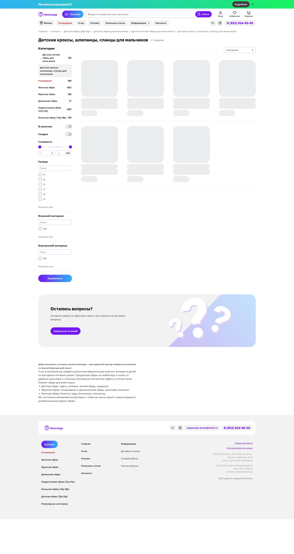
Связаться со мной (65, 331)
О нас (81, 23)
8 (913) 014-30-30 (240, 23)
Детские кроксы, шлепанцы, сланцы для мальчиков (53, 70)
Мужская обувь (54, 94)
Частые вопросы (129, 465)
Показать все (45, 207)
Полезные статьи (115, 23)
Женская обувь (54, 87)
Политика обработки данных (240, 448)
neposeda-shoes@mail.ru (202, 427)
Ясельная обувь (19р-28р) (54, 117)
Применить (55, 278)
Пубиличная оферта (244, 443)
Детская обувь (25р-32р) (54, 496)
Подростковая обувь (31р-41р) (54, 109)
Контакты (160, 23)
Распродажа (65, 23)
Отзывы (94, 23)
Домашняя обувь (54, 100)
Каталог (75, 14)
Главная (85, 443)
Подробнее (241, 4)
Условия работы (129, 458)
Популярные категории (54, 503)
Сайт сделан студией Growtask (235, 478)
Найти (205, 14)
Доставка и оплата (130, 451)
